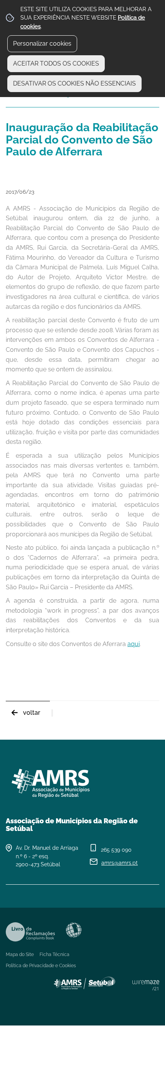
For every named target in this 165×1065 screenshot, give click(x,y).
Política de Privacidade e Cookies (41, 965)
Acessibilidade (73, 930)
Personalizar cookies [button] (42, 43)
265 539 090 (116, 850)
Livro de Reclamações (30, 931)
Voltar (31, 712)
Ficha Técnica (54, 954)
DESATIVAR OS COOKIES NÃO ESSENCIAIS (74, 83)
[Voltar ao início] (82, 780)
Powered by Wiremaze (145, 985)
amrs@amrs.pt (119, 863)
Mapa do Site (20, 954)
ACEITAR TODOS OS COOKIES (56, 63)
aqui (133, 644)
